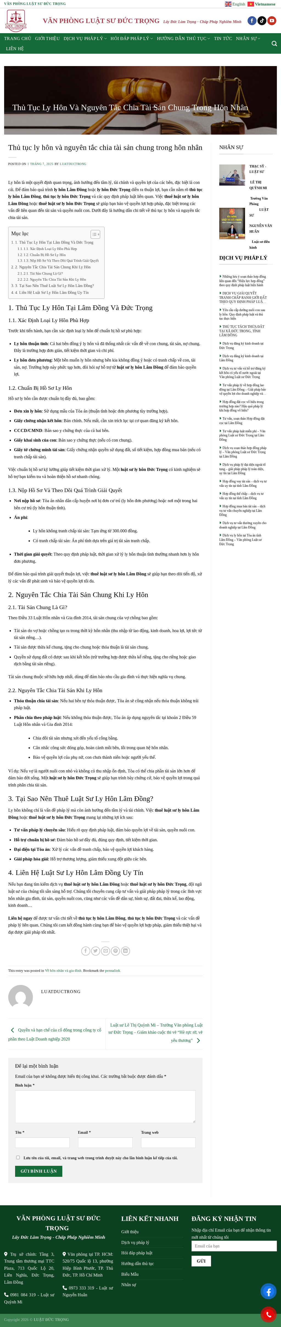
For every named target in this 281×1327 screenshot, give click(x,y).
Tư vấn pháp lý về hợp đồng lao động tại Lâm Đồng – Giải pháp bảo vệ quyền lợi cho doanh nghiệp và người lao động (242, 389)
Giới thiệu (47, 38)
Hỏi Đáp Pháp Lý (130, 38)
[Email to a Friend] (105, 951)
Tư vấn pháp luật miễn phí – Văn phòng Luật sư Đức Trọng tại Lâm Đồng (242, 435)
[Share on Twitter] (95, 951)
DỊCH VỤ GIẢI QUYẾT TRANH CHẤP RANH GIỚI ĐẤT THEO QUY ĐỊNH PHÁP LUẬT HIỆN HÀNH (243, 297)
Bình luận (25, 1085)
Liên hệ (15, 48)
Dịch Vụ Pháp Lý (83, 38)
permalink (112, 971)
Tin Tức (223, 38)
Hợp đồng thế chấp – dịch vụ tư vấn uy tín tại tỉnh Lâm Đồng (241, 496)
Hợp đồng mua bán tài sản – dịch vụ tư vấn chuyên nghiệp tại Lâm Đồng (242, 510)
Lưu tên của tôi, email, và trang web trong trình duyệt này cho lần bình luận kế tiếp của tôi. (101, 1158)
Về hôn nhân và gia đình (63, 971)
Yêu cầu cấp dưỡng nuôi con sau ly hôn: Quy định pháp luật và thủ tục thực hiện (242, 314)
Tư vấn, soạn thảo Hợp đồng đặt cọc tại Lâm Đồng (242, 421)
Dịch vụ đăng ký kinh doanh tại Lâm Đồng (241, 358)
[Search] (274, 43)
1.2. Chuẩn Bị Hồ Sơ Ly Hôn (45, 255)
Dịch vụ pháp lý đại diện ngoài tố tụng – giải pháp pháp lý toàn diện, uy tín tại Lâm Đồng (242, 469)
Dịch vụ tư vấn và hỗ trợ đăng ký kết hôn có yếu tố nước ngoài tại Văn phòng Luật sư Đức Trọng (242, 372)
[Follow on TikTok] (261, 20)
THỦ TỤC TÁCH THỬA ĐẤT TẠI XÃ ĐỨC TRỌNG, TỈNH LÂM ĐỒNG (241, 331)
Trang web (150, 1132)
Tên (19, 1132)
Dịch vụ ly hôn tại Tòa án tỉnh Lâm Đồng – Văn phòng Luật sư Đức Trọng (240, 539)
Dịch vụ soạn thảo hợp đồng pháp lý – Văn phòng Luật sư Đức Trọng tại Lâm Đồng (242, 452)
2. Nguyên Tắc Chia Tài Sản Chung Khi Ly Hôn (53, 267)
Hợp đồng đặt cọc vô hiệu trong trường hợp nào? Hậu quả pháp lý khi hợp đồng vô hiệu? (241, 406)
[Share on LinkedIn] (125, 951)
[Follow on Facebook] (252, 20)
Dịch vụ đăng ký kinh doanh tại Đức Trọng (241, 346)
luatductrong (73, 164)
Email (84, 1132)
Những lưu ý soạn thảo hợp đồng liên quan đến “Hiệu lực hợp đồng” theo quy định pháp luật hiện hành (242, 281)
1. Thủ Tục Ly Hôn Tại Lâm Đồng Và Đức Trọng (54, 242)
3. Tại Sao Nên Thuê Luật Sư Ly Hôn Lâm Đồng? (54, 285)
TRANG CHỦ (17, 38)
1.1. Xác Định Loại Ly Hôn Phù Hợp (50, 249)
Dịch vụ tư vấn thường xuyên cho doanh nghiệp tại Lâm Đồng (242, 525)
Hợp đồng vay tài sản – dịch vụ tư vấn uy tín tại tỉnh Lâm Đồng (243, 483)
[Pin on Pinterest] (115, 951)
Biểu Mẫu (130, 1274)
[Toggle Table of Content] (92, 234)
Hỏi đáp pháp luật (136, 1253)
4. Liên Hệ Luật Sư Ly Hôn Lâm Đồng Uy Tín (52, 292)
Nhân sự (246, 38)
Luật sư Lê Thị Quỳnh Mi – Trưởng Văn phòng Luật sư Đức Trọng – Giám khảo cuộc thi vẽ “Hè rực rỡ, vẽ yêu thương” (155, 1033)
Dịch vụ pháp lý (135, 1242)
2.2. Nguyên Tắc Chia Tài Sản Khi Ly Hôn (55, 279)
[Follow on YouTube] (271, 20)
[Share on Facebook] (85, 951)
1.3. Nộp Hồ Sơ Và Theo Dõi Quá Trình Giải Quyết (61, 260)
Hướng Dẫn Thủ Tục (181, 38)
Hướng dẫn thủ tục (137, 1263)
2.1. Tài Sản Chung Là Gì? (43, 273)
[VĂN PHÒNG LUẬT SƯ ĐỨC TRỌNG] (16, 20)
